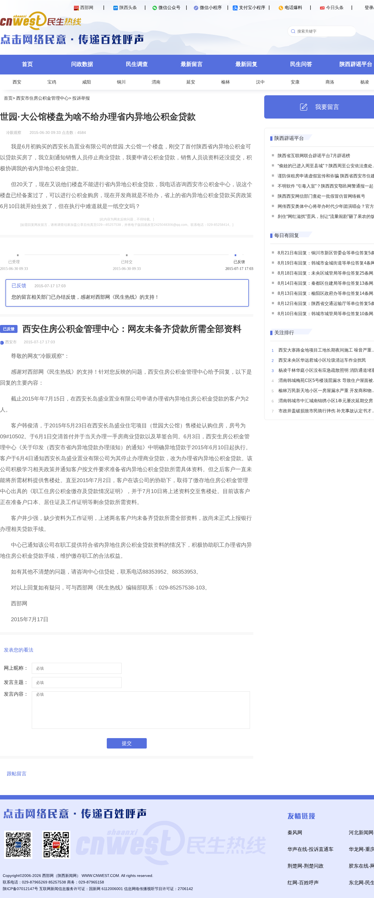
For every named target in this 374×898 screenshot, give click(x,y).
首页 (27, 64)
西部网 (86, 7)
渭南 (156, 82)
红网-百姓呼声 (303, 882)
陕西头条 (128, 7)
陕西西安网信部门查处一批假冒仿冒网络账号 (321, 196)
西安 (17, 82)
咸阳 (86, 82)
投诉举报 (81, 98)
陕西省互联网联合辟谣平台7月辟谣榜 (314, 155)
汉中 (260, 82)
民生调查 (137, 64)
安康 (295, 82)
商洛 (330, 82)
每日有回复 (286, 235)
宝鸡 (51, 82)
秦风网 (294, 832)
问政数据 (82, 64)
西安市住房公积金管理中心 (42, 98)
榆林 (225, 82)
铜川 (121, 82)
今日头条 (335, 7)
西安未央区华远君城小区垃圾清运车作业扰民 (322, 360)
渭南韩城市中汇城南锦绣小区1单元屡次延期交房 (325, 400)
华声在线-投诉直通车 (310, 849)
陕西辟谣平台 (289, 138)
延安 (190, 82)
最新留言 (192, 64)
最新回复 (246, 64)
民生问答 (301, 64)
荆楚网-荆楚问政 (305, 866)
